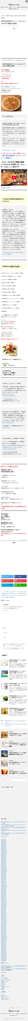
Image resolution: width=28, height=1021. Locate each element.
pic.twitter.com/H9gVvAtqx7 (9, 395)
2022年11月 (4, 903)
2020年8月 (3, 942)
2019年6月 (3, 960)
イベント (4, 591)
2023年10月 (4, 888)
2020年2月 (3, 950)
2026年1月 (3, 849)
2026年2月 (3, 848)
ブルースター (14, 595)
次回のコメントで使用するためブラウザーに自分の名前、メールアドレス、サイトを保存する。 (14, 644)
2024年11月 (4, 869)
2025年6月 (3, 859)
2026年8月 (3, 839)
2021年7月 (3, 926)
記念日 (18, 591)
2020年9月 (3, 940)
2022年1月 (3, 917)
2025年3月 (3, 863)
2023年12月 (4, 885)
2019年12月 (4, 953)
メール (5, 632)
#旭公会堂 (22, 445)
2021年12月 (4, 919)
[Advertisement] (14, 43)
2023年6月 (3, 893)
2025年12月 (4, 851)
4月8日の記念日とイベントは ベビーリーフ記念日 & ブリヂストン (18, 696)
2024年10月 (4, 871)
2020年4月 (3, 947)
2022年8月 (3, 908)
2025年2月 (3, 865)
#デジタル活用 (18, 447)
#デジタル (11, 447)
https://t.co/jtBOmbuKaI (7, 422)
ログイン (3, 994)
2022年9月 (3, 906)
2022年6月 (3, 910)
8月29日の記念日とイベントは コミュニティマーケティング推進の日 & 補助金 (17, 745)
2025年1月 (3, 866)
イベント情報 (4, 978)
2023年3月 (3, 898)
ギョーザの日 (8, 595)
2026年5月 (3, 844)
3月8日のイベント (13, 593)
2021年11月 (4, 920)
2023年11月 (4, 886)
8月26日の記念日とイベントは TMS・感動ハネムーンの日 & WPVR (18, 772)
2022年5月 (3, 912)
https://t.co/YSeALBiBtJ (8, 445)
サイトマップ (18, 1007)
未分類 (2, 982)
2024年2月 (3, 882)
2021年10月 (4, 922)
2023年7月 (3, 892)
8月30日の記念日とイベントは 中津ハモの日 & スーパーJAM (17, 734)
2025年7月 (3, 858)
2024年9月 (3, 872)
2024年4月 (3, 879)
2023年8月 (3, 890)
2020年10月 (4, 939)
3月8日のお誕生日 (5, 593)
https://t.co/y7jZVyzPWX (8, 394)
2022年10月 (4, 905)
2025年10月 (4, 854)
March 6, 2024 (16, 400)
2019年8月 (3, 959)
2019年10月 (4, 956)
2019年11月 (4, 954)
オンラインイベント (6, 979)
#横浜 (15, 445)
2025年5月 (3, 861)
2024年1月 (3, 883)
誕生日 (21, 591)
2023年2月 (3, 899)
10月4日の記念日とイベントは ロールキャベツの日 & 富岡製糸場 (17, 709)
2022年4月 (3, 913)
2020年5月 (3, 946)
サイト (4, 637)
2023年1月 (3, 900)
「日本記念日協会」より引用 (8, 150)
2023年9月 (3, 889)
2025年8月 (3, 856)
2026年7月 (3, 841)
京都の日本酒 (20, 595)
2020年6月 (3, 944)
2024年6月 (3, 876)
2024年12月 (4, 868)
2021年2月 (3, 933)
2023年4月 (3, 896)
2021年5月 (3, 929)
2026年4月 (3, 845)
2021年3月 (3, 932)
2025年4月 (3, 862)
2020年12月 (4, 936)
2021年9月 (3, 923)
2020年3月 (3, 949)
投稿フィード (4, 996)
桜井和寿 (7, 597)
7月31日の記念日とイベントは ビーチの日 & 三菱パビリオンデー (17, 672)
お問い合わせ (11, 1007)
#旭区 (18, 445)
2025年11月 (4, 852)
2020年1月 (3, 952)
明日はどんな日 (14, 5)
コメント (5, 610)
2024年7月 (3, 875)
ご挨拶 (2, 975)
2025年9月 (3, 855)
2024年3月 (3, 881)
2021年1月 (3, 935)
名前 (4, 627)
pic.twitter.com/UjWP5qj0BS (9, 448)
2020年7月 (3, 943)
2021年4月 (3, 930)
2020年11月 (4, 937)
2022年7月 (3, 909)
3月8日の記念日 (21, 593)
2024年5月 (3, 878)
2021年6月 (3, 927)
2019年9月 (3, 957)
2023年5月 (3, 895)
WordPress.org (4, 999)
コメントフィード (5, 997)
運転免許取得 (11, 597)
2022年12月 (4, 902)
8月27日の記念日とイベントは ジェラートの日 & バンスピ (17, 763)
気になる (15, 591)
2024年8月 (3, 873)
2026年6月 (3, 842)
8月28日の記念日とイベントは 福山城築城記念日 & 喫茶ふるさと (17, 753)
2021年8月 (3, 925)
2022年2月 (3, 916)
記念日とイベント (5, 986)
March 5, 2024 (5, 427)
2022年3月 (3, 915)
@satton (7, 600)
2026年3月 (3, 846)
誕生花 (25, 591)
